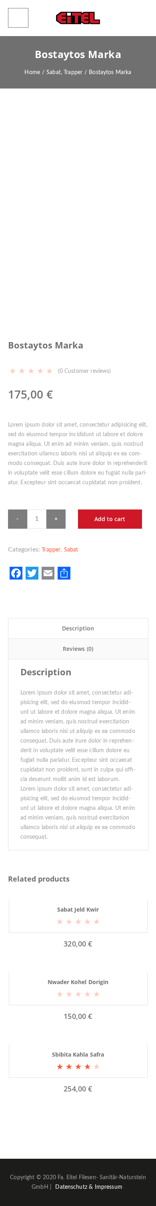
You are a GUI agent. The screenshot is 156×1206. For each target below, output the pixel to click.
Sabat (71, 550)
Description (78, 628)
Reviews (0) (78, 648)
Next (138, 178)
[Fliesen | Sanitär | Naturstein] (78, 18)
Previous (18, 178)
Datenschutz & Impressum (88, 1187)
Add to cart (109, 519)
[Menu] (18, 18)
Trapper (51, 550)
